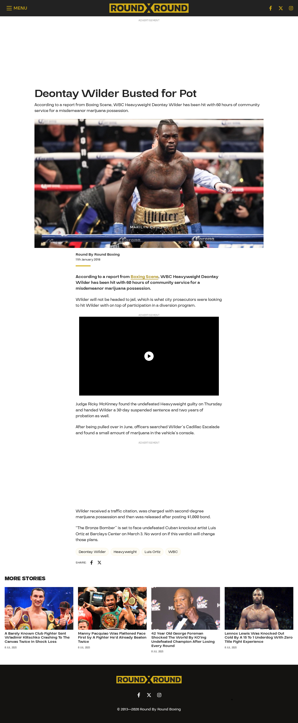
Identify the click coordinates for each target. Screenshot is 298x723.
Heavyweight (125, 551)
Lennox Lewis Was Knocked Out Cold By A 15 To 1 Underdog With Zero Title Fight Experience (259, 637)
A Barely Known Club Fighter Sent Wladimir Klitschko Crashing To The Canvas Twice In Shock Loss (37, 637)
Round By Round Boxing (98, 254)
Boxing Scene (144, 277)
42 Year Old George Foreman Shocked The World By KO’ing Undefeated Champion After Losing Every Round (183, 639)
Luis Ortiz (152, 551)
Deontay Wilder (92, 551)
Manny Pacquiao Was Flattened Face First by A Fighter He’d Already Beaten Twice (112, 637)
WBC (173, 551)
